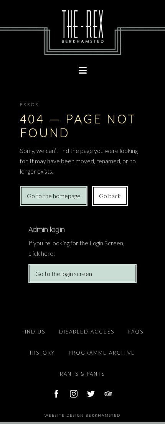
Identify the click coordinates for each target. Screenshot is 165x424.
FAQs (136, 332)
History (42, 353)
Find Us (33, 332)
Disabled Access (86, 332)
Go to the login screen (63, 273)
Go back (110, 195)
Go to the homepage (54, 195)
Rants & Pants (82, 374)
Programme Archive (102, 353)
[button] (82, 70)
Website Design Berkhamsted (82, 415)
